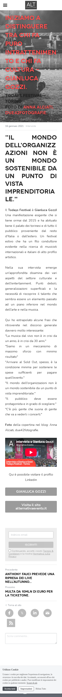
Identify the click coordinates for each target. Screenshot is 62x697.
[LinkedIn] (35, 613)
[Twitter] (22, 613)
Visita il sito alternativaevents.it (31, 507)
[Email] (47, 613)
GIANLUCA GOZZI (31, 491)
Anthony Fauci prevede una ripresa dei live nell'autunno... (29, 577)
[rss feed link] (11, 623)
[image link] (31, 4)
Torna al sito (14, 605)
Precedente (11, 569)
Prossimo (10, 587)
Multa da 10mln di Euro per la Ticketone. (29, 593)
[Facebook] (9, 613)
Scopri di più (32, 683)
